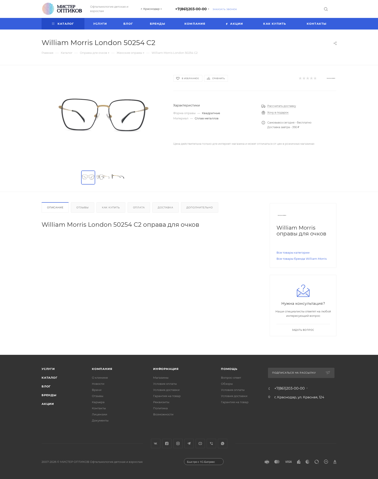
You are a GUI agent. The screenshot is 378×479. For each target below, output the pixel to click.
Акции (48, 404)
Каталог (50, 377)
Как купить (111, 207)
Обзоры (227, 383)
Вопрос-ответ (231, 377)
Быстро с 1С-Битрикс (201, 462)
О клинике (100, 377)
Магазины (160, 377)
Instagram (178, 443)
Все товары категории (293, 252)
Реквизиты (161, 402)
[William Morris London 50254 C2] (103, 118)
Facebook (167, 443)
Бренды (49, 395)
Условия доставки (166, 390)
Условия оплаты (165, 383)
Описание (55, 207)
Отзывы (82, 207)
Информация (166, 369)
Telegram (189, 443)
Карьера (98, 402)
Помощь (229, 369)
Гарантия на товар (167, 396)
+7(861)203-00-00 (191, 9)
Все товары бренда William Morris (301, 258)
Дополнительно (199, 207)
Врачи (97, 390)
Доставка (165, 207)
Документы (100, 420)
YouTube (200, 443)
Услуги (48, 369)
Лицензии (99, 414)
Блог (46, 386)
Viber (211, 443)
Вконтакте (155, 443)
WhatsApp (222, 443)
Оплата (139, 207)
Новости (98, 383)
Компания (102, 369)
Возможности (163, 414)
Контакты (99, 408)
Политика (160, 408)
